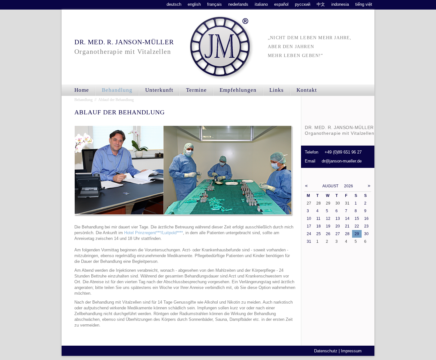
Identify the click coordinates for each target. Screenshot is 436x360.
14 (347, 218)
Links (276, 90)
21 (347, 226)
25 (318, 234)
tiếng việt (363, 4)
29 (357, 234)
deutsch (174, 4)
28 (347, 234)
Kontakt (307, 90)
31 (309, 241)
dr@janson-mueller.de (342, 161)
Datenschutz (325, 351)
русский (302, 4)
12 (328, 218)
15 (357, 218)
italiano (261, 4)
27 (337, 234)
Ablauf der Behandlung (116, 99)
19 (328, 226)
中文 (321, 4)
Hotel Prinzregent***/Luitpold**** (153, 232)
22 (357, 226)
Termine (196, 90)
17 (309, 226)
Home (81, 90)
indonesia (340, 4)
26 (328, 234)
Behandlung (117, 90)
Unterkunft (159, 90)
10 (309, 218)
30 (366, 234)
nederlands (238, 4)
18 (318, 226)
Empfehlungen (238, 90)
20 (337, 226)
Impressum (351, 351)
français (214, 4)
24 (309, 234)
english (194, 4)
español (281, 4)
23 (366, 226)
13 (337, 218)
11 (318, 218)
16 (366, 218)
